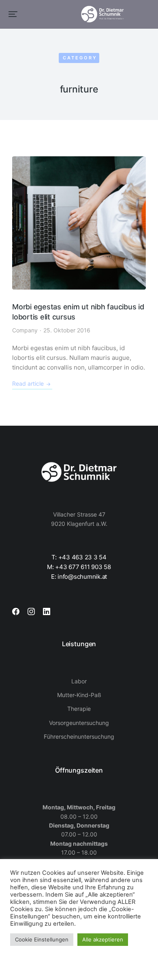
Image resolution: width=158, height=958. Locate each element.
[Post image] (79, 223)
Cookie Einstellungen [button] (41, 939)
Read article (28, 383)
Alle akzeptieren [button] (102, 939)
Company (25, 330)
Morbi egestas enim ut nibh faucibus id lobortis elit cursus (78, 312)
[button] (13, 14)
